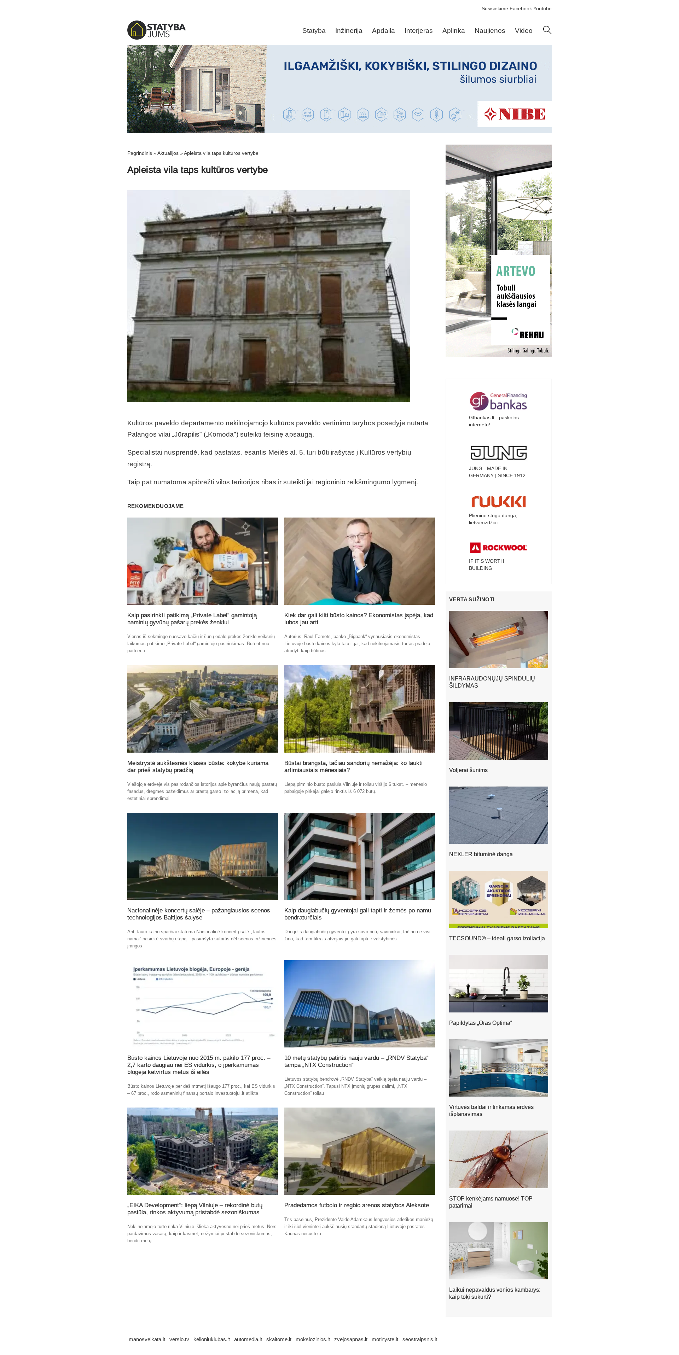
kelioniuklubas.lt (211, 1339)
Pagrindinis (139, 153)
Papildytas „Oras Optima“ (480, 1023)
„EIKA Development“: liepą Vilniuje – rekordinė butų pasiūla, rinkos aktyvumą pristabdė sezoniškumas (194, 1209)
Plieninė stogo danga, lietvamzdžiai (493, 519)
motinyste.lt (385, 1339)
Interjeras (419, 30)
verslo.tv (179, 1339)
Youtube (542, 8)
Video (524, 30)
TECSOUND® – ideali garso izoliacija (497, 938)
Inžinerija (348, 30)
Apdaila (383, 30)
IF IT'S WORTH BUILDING (486, 564)
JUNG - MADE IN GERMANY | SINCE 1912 (497, 472)
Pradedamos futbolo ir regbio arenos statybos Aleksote (356, 1205)
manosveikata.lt (147, 1339)
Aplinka (453, 30)
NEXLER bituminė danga (481, 854)
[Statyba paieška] (547, 32)
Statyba (314, 30)
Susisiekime (495, 8)
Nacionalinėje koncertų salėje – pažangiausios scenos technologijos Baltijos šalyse (198, 914)
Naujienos (490, 30)
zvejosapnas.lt (350, 1339)
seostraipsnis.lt (419, 1339)
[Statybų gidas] (156, 38)
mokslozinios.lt (313, 1339)
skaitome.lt (278, 1339)
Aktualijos (168, 153)
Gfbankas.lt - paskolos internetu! (494, 421)
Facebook (521, 8)
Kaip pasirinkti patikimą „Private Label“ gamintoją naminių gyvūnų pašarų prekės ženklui (192, 619)
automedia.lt (248, 1339)
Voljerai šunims (468, 770)
